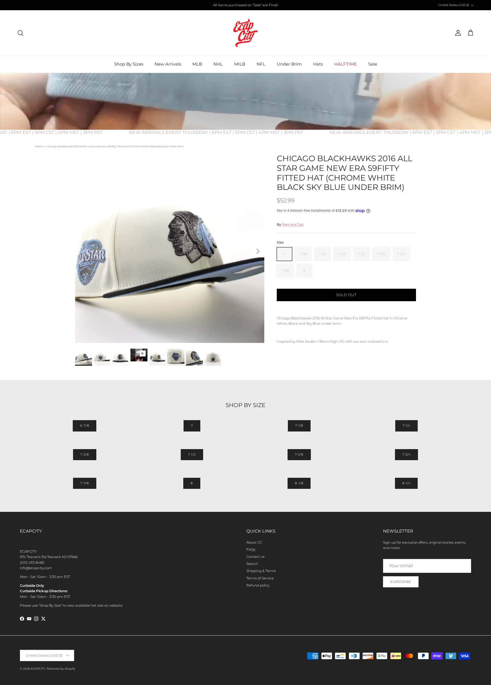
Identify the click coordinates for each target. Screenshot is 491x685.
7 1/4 (406, 426)
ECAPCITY (38, 669)
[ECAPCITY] (245, 33)
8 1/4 (406, 483)
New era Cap (292, 224)
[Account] (456, 33)
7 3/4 (406, 454)
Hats (318, 64)
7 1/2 (192, 454)
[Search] (20, 33)
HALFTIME (345, 64)
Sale (372, 64)
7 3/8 (84, 454)
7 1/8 (299, 426)
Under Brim (289, 64)
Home (39, 146)
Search (252, 564)
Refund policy (257, 585)
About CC (254, 542)
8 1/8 (299, 483)
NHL (218, 64)
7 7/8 (84, 483)
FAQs (250, 549)
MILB (239, 64)
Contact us (255, 556)
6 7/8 (84, 426)
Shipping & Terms (261, 571)
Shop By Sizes (128, 64)
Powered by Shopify (61, 669)
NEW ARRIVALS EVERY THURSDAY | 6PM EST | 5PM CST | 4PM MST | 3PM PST (224, 132)
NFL (261, 64)
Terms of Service (260, 578)
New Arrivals (168, 64)
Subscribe (400, 582)
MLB (197, 64)
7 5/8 (299, 454)
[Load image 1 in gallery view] (169, 248)
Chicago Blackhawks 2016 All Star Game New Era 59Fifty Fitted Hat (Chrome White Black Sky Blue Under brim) (115, 146)
